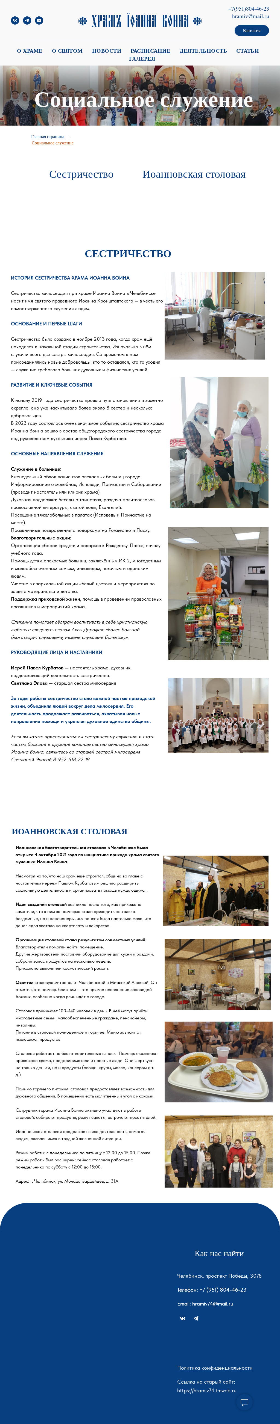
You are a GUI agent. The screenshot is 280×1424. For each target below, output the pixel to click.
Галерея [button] (142, 59)
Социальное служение (53, 142)
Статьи (247, 51)
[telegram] (27, 23)
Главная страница (47, 136)
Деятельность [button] (203, 51)
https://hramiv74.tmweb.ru (207, 1390)
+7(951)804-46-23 (248, 8)
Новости (107, 51)
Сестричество (81, 173)
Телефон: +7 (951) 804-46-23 (211, 1289)
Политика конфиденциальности (215, 1367)
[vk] (15, 23)
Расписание (150, 51)
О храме (30, 51)
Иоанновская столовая (194, 173)
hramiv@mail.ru (250, 16)
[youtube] (39, 23)
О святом (67, 51)
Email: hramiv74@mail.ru (205, 1303)
